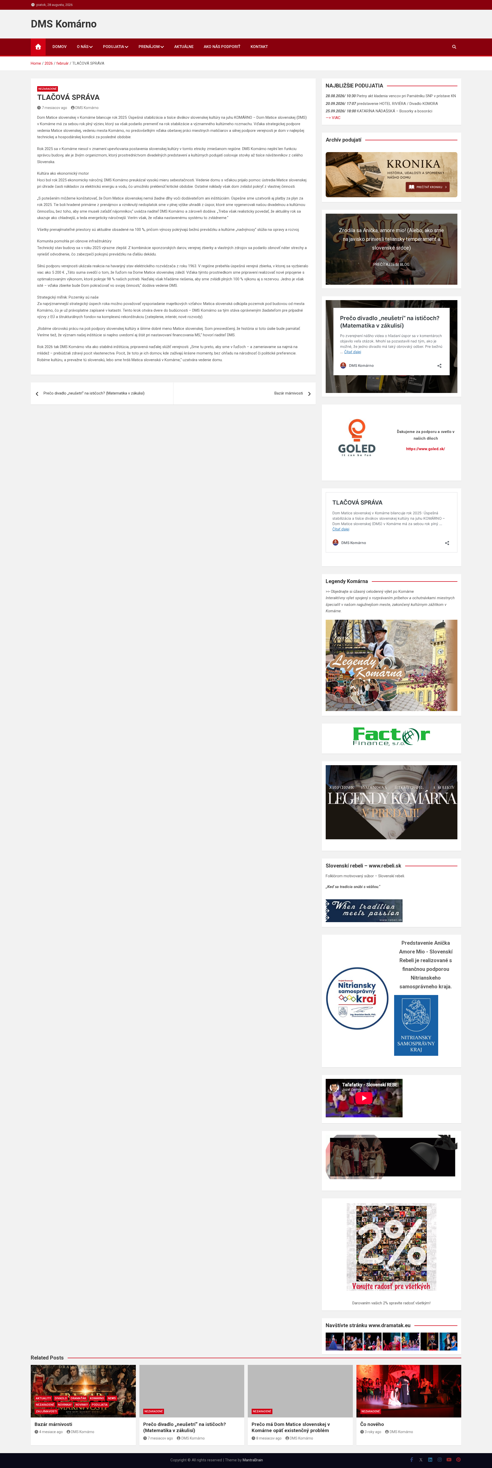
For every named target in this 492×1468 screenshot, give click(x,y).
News (112, 1398)
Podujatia (113, 46)
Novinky (82, 1404)
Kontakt (259, 46)
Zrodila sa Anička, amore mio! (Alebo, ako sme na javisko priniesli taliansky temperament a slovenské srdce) (391, 239)
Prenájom (149, 46)
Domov (60, 46)
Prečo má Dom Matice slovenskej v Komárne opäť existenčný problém (291, 1427)
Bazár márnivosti (288, 393)
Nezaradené (47, 89)
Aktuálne (183, 46)
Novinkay (65, 1404)
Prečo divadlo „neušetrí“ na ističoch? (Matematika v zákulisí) (94, 393)
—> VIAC (333, 117)
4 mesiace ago (51, 1432)
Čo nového (372, 1424)
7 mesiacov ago (54, 108)
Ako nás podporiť (222, 46)
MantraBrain (253, 1460)
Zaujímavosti (46, 1411)
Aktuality (43, 1398)
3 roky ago (373, 1432)
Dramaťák (78, 1398)
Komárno (97, 1398)
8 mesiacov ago (269, 1438)
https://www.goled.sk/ (425, 449)
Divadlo (61, 1398)
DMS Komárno (64, 24)
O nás (82, 46)
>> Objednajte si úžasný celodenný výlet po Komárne (370, 591)
